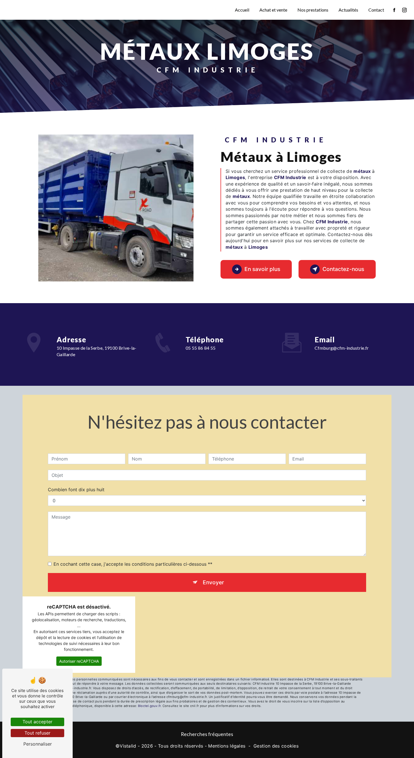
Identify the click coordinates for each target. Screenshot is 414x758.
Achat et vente (273, 9)
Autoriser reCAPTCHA (79, 661)
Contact (376, 9)
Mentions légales (226, 746)
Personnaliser (37, 744)
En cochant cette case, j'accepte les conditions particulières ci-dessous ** (133, 564)
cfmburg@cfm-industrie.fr (342, 348)
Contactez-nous (343, 269)
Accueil (242, 9)
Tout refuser (37, 733)
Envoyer (213, 582)
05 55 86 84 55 (201, 348)
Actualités (348, 9)
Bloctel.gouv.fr (149, 706)
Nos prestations (312, 9)
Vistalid (128, 746)
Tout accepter (37, 721)
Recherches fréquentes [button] (207, 734)
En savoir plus (262, 269)
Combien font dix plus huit (76, 489)
